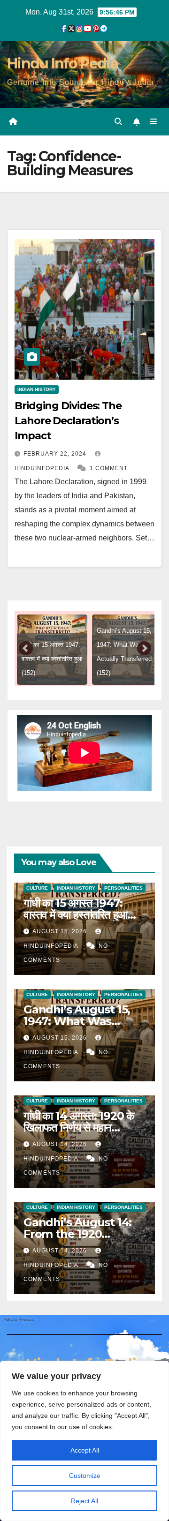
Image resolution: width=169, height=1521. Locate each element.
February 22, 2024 (55, 453)
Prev (26, 648)
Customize (84, 1475)
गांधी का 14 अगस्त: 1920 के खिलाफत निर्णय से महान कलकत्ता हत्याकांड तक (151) (78, 1127)
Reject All (84, 1501)
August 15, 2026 (60, 931)
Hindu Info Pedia (62, 63)
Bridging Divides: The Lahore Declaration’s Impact (68, 420)
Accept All (84, 1450)
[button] (118, 122)
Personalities (123, 888)
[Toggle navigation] (154, 121)
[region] (84, 1441)
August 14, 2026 (60, 1144)
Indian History (36, 389)
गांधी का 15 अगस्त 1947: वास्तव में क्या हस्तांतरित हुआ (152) (75, 914)
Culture (37, 888)
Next (144, 648)
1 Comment (109, 468)
